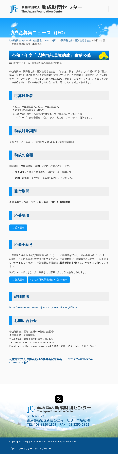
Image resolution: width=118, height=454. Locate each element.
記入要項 (19, 279)
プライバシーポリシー (20, 448)
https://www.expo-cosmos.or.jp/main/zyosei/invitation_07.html (43, 307)
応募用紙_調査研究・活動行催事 (50, 279)
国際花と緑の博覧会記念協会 (47, 63)
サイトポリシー (43, 448)
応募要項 (19, 227)
